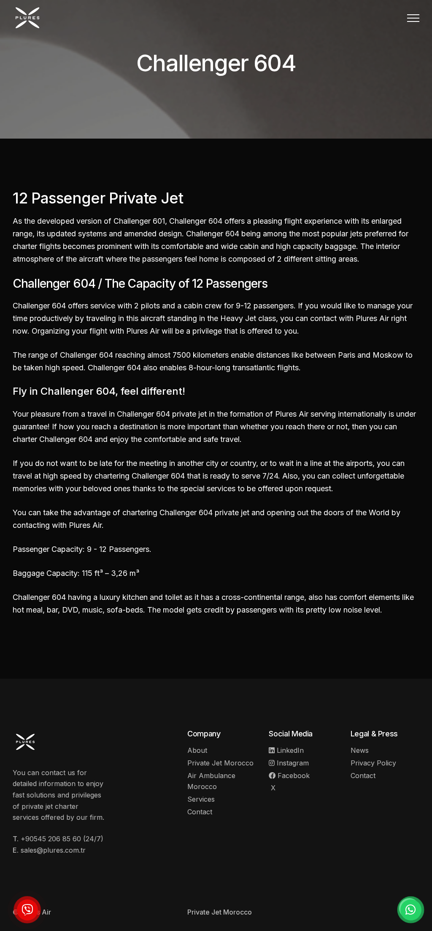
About (197, 750)
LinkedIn (289, 750)
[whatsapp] (410, 909)
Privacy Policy (373, 763)
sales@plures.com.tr (53, 850)
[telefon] (27, 909)
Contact (199, 812)
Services (201, 799)
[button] (413, 18)
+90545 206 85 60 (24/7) (62, 839)
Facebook (292, 775)
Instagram (292, 763)
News (360, 750)
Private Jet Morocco (220, 763)
